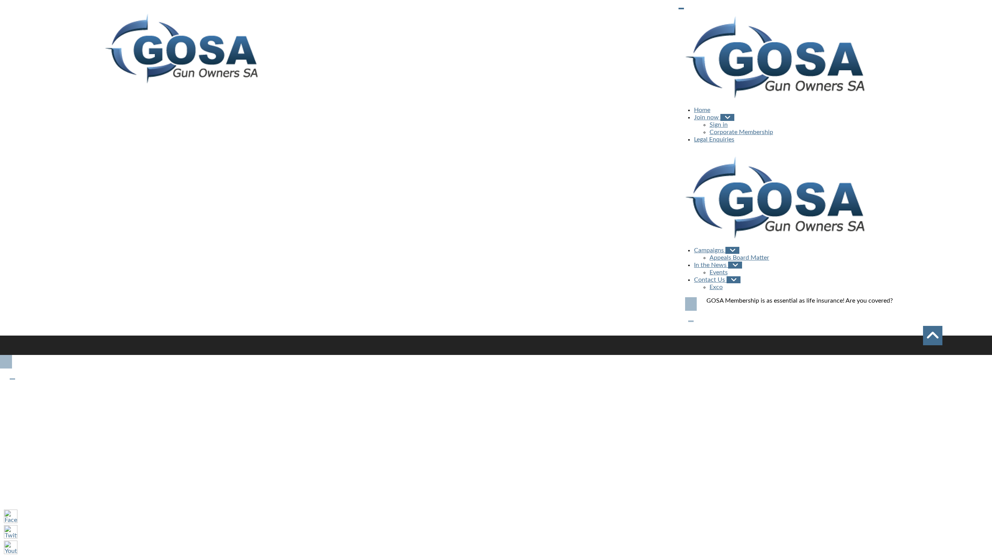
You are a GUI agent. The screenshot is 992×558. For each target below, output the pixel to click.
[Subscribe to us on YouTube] (10, 547)
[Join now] (727, 117)
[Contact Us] (734, 279)
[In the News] (735, 265)
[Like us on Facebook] (10, 516)
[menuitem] (702, 110)
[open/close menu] (681, 8)
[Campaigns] (732, 250)
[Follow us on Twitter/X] (10, 532)
